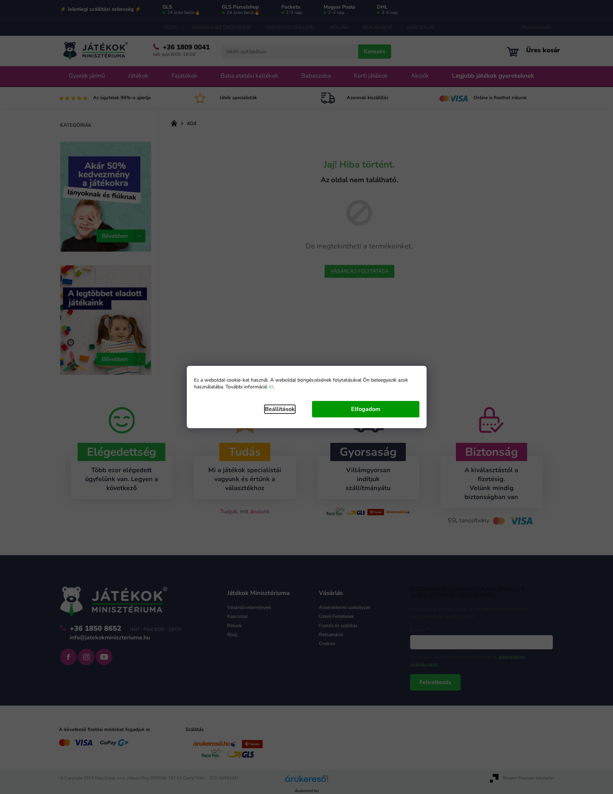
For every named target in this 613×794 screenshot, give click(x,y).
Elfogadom (365, 409)
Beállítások (280, 409)
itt (271, 386)
